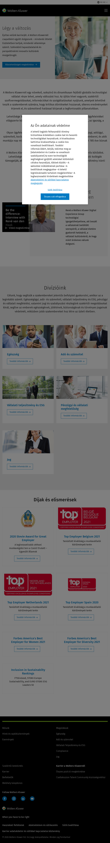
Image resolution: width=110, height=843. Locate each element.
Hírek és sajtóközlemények (16, 733)
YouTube (32, 798)
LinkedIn (23, 798)
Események (8, 739)
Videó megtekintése (19, 228)
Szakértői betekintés (12, 766)
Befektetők (7, 777)
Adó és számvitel (64, 739)
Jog (57, 756)
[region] (55, 160)
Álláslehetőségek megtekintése (21, 64)
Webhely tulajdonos (12, 783)
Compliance (62, 751)
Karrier (5, 771)
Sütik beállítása (55, 190)
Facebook (4, 798)
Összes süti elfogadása (55, 196)
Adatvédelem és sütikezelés (43, 825)
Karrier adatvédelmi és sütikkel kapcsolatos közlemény (31, 831)
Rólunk (5, 728)
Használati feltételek (13, 825)
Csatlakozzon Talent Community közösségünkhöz (80, 777)
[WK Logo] (13, 808)
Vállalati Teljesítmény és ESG (70, 745)
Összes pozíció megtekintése (70, 771)
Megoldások (62, 728)
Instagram (14, 798)
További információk (18, 361)
